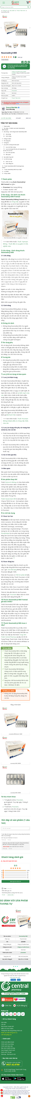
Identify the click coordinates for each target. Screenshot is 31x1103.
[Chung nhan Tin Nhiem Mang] (18, 1097)
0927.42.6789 (12, 1064)
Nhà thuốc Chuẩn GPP (7, 1026)
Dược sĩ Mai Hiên (12, 107)
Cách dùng (8, 136)
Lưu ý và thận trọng (11, 147)
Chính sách (6, 1039)
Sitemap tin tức (11, 1054)
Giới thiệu (4, 1022)
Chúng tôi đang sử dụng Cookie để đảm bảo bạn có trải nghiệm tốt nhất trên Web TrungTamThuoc (15, 975)
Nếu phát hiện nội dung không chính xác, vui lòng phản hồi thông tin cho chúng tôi (16, 103)
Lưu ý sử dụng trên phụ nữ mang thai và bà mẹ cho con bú (14, 149)
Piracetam (14, 90)
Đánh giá (28, 118)
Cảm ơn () (10, 894)
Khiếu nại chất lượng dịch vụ (9, 1032)
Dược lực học (9, 161)
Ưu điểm (6, 171)
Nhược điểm (7, 173)
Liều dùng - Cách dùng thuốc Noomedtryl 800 (15, 131)
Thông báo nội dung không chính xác (11, 1030)
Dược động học (9, 163)
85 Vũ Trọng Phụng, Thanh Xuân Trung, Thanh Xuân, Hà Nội (15, 1070)
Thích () (5, 848)
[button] (14, 966)
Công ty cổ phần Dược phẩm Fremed (23, 947)
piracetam (23, 952)
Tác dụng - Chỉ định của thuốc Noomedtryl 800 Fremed (13, 129)
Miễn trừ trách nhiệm (7, 1028)
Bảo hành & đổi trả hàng (8, 1048)
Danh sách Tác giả (6, 1052)
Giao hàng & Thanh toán (8, 1050)
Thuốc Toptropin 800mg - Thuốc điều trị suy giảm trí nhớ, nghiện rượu (15, 244)
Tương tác (6, 142)
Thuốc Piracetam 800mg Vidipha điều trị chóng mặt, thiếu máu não (15, 421)
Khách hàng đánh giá (12, 857)
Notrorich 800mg (10, 482)
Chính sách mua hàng (7, 1044)
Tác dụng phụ (7, 140)
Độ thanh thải (11, 415)
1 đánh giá (19, 57)
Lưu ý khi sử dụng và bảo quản (11, 144)
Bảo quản (8, 154)
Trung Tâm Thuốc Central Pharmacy (15, 1088)
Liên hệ (3, 1024)
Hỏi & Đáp (18, 118)
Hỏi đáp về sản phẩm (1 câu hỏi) (16, 821)
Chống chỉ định (7, 138)
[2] (21, 596)
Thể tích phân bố (21, 575)
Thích (4, 839)
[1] (14, 558)
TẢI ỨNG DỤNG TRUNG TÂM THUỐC (12, 1075)
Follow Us (4, 1011)
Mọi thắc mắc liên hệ (10, 1058)
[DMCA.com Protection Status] (12, 1097)
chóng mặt (14, 202)
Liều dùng (8, 134)
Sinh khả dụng (12, 570)
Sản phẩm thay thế (8, 157)
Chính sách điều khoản (7, 1042)
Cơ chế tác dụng (8, 159)
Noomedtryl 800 (23, 936)
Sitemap (3, 1054)
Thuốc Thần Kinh (16, 98)
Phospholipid (5, 533)
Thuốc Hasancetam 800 (8, 499)
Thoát (18, 979)
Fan (8, 1005)
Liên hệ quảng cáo (6, 1034)
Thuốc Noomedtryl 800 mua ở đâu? (13, 169)
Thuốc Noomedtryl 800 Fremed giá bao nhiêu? (13, 166)
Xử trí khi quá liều (10, 152)
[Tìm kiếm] (28, 7)
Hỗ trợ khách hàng (9, 1019)
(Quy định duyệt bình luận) (10, 861)
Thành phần (7, 126)
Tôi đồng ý (13, 979)
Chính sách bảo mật (15, 977)
